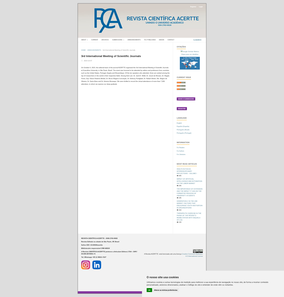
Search (198, 40)
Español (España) (183, 126)
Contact (171, 40)
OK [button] (149, 290)
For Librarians (181, 154)
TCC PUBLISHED (150, 40)
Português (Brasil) (183, 130)
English (179, 123)
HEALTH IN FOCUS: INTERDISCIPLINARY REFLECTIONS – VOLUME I (187, 171)
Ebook (161, 40)
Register (193, 7)
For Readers (181, 147)
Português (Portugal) (184, 133)
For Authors (180, 151)
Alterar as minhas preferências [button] (165, 290)
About (84, 40)
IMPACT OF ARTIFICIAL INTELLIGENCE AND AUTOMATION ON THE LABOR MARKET (189, 181)
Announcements (134, 40)
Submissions (117, 40)
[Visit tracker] (190, 63)
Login (201, 7)
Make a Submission (186, 99)
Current (94, 40)
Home (83, 50)
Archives (105, 40)
